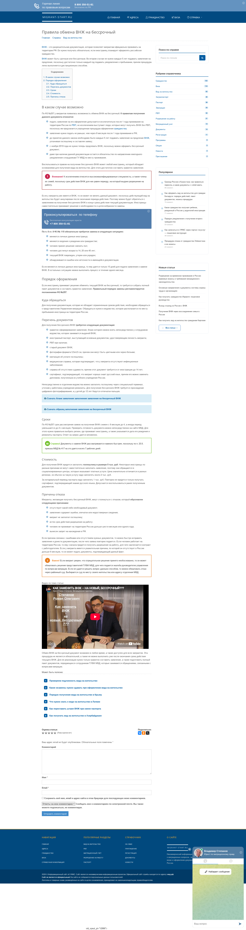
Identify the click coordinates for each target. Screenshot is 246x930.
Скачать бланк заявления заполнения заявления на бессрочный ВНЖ (84, 398)
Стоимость (53, 93)
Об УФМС (128, 844)
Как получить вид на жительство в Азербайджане (75, 715)
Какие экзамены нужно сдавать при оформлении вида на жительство (86, 687)
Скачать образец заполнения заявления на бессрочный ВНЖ (79, 409)
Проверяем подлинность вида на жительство (73, 680)
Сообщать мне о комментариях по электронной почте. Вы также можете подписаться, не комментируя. (92, 805)
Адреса (45, 848)
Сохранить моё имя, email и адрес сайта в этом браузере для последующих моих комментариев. (95, 798)
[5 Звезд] (55, 733)
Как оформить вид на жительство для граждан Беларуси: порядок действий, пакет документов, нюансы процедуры (185, 196)
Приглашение (131, 848)
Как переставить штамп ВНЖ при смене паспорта (75, 708)
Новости (129, 862)
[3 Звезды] (49, 733)
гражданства (120, 128)
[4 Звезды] (52, 733)
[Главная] (57, 16)
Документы (130, 857)
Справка (56, 37)
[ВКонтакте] (139, 733)
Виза (44, 857)
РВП (74, 124)
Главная (46, 37)
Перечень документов (58, 86)
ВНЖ (44, 46)
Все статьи (170, 327)
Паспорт (87, 862)
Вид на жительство (72, 37)
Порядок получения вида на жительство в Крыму (75, 694)
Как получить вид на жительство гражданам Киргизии (182, 320)
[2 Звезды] (46, 733)
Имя (45, 777)
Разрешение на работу (93, 857)
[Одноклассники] (143, 733)
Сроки (51, 90)
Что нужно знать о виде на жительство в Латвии (74, 701)
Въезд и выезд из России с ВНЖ (173, 305)
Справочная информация (53, 862)
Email (45, 787)
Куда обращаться (56, 83)
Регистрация (131, 853)
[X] (147, 733)
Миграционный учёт (93, 853)
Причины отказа (55, 96)
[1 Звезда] (43, 733)
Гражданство (48, 853)
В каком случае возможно (56, 77)
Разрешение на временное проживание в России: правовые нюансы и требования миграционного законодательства (180, 278)
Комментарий (49, 747)
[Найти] (202, 57)
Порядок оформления (54, 80)
